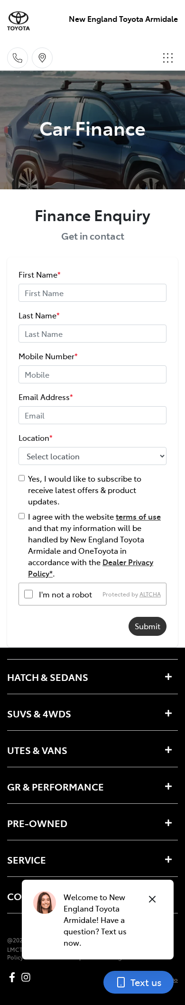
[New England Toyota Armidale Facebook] (14, 977)
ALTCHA (150, 594)
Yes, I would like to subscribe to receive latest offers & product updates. (84, 489)
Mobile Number (48, 356)
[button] (167, 57)
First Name (39, 274)
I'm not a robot (65, 594)
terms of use (138, 516)
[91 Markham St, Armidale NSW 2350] (42, 58)
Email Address (45, 396)
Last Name (39, 315)
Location (35, 437)
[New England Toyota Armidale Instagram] (28, 977)
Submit (147, 626)
